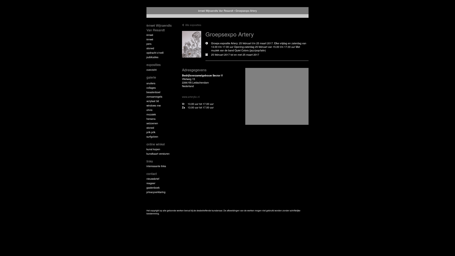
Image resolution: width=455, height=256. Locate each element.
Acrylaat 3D (152, 101)
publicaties (152, 57)
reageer (150, 183)
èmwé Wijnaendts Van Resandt (215, 10)
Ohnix (149, 110)
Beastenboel (153, 92)
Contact (151, 173)
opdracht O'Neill (155, 52)
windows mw (153, 105)
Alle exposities (192, 25)
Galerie (151, 77)
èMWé (149, 35)
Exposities (153, 64)
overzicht (151, 69)
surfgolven (152, 136)
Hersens (151, 119)
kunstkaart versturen (158, 153)
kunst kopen (153, 149)
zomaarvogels (154, 96)
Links (149, 161)
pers (148, 44)
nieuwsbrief (152, 178)
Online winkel (155, 144)
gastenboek (153, 187)
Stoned (150, 48)
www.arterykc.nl (191, 96)
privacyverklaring (155, 192)
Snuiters (150, 83)
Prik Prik (150, 132)
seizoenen (152, 123)
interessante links (156, 166)
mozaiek (151, 114)
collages (151, 87)
